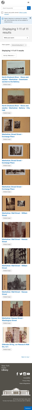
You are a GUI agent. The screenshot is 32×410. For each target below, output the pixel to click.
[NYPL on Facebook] (17, 374)
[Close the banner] (30, 18)
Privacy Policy (26, 380)
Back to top (25, 357)
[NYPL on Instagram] (24, 374)
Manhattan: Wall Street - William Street (14, 214)
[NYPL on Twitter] (21, 374)
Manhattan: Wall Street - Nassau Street (14, 240)
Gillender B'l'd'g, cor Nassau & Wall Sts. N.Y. (15, 346)
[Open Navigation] (28, 2)
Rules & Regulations (25, 383)
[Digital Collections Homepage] (3, 2)
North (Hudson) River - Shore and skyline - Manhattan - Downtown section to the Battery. (15, 79)
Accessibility (26, 378)
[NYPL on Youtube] (28, 374)
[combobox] (14, 8)
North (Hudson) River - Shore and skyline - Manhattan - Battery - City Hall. (16, 108)
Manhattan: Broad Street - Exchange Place (12, 135)
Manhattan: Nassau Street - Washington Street (13, 319)
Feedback (28, 408)
